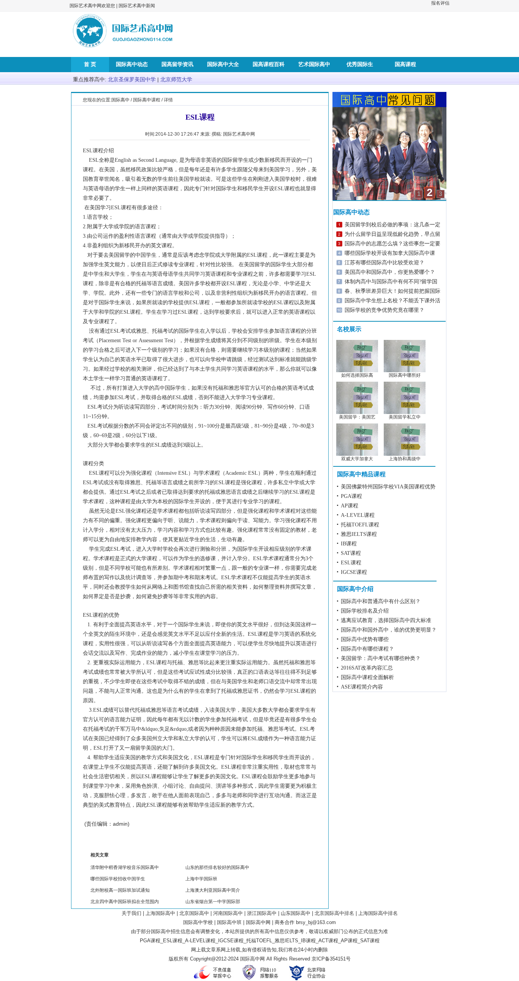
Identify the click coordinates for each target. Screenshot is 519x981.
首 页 (90, 64)
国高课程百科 (269, 64)
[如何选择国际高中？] (357, 370)
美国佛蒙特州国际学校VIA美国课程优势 (388, 487)
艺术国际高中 (314, 64)
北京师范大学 (176, 79)
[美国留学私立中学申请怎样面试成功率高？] (405, 412)
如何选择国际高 (357, 375)
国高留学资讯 (177, 64)
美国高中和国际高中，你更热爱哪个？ (390, 272)
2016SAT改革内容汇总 (367, 668)
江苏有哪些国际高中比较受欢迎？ (384, 262)
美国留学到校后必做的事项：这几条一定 (392, 224)
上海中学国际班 (201, 878)
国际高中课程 (146, 100)
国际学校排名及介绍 (365, 611)
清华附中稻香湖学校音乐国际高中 (124, 867)
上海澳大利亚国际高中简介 (212, 890)
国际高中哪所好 (405, 375)
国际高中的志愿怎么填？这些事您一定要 (392, 243)
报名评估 (440, 3)
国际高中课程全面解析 (367, 677)
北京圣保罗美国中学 (132, 79)
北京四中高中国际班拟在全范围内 (124, 901)
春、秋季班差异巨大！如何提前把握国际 (392, 291)
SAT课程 (351, 553)
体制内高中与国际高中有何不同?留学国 (391, 281)
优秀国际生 (360, 64)
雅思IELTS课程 (359, 534)
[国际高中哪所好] (405, 370)
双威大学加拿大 (357, 458)
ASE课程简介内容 (362, 687)
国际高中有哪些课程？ (367, 649)
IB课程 (349, 544)
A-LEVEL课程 (358, 515)
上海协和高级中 (405, 458)
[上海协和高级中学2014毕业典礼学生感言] (405, 454)
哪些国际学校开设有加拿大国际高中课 (390, 253)
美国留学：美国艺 (357, 417)
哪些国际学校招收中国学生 (117, 878)
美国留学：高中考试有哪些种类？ (381, 658)
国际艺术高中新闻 (137, 5)
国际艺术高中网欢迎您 (92, 5)
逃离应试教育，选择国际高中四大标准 (386, 620)
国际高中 (120, 100)
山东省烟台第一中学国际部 (212, 901)
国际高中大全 (223, 64)
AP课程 (349, 506)
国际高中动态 (132, 64)
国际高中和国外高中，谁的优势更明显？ (389, 630)
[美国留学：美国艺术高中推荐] (357, 412)
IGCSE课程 (354, 572)
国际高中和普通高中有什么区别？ (381, 601)
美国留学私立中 (405, 417)
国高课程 (405, 64)
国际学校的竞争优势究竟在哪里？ (384, 310)
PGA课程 (351, 496)
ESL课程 (351, 563)
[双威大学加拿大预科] (357, 454)
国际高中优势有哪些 (365, 639)
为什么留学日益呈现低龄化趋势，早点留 (392, 234)
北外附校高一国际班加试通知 (120, 890)
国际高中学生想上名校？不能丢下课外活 (392, 300)
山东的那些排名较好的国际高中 (217, 867)
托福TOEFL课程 (360, 525)
